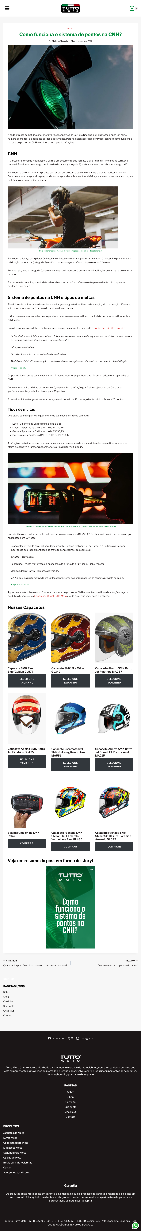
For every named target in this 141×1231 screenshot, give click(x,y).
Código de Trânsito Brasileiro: (110, 328)
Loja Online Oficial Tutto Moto (50, 596)
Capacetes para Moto (15, 1142)
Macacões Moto (12, 1147)
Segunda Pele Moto (14, 1152)
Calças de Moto (12, 1157)
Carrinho (8, 1001)
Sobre (6, 992)
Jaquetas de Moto (13, 1132)
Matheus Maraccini (60, 41)
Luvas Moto (10, 1137)
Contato (7, 1015)
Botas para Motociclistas (17, 1162)
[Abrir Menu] (7, 8)
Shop (6, 996)
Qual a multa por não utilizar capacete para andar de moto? (35, 963)
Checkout (8, 1010)
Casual (7, 1167)
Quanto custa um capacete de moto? (117, 963)
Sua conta (8, 1006)
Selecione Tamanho (27, 681)
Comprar (26, 843)
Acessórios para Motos (16, 1172)
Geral (70, 29)
